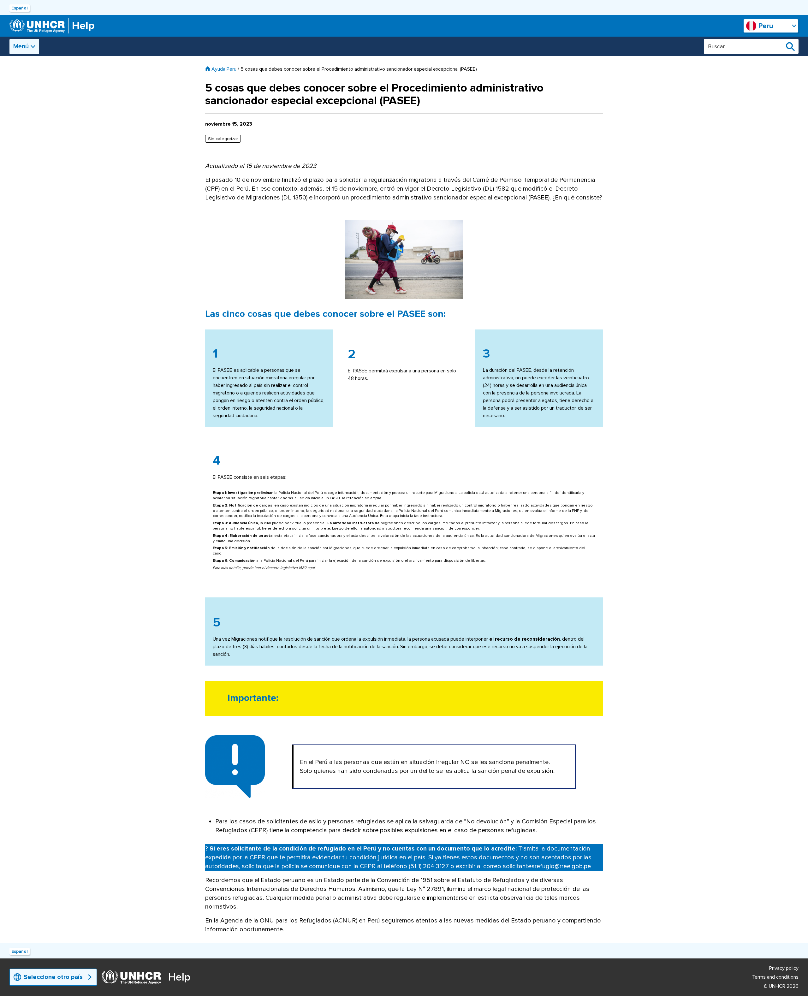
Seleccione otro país (53, 977)
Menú (21, 46)
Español (19, 8)
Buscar (790, 46)
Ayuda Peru (223, 69)
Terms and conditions (775, 977)
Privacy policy (784, 968)
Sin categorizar (223, 138)
